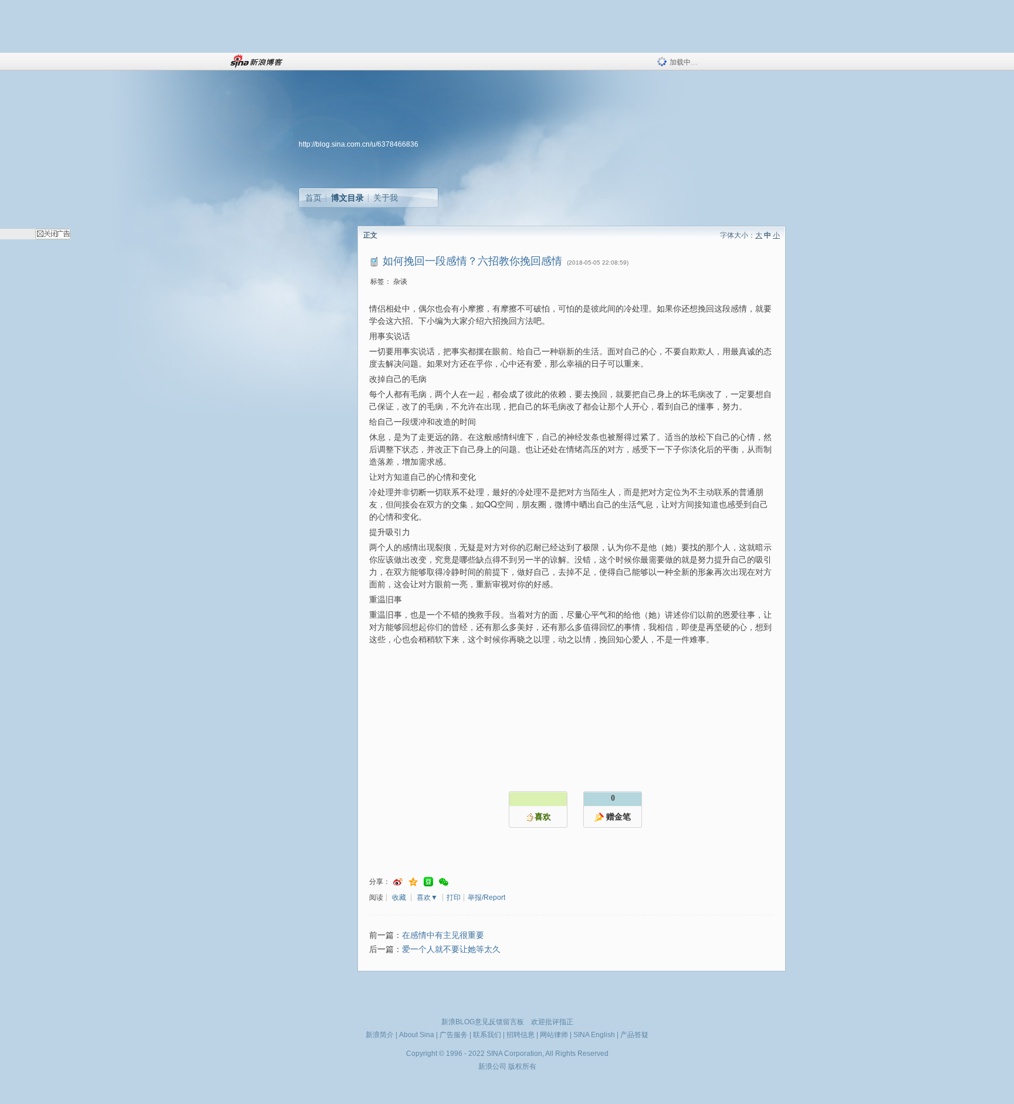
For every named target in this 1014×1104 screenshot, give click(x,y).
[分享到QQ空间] (413, 882)
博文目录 (347, 197)
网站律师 (554, 1035)
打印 (454, 897)
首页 (313, 197)
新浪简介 (380, 1035)
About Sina (416, 1035)
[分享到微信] (443, 882)
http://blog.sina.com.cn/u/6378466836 (358, 144)
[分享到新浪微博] (398, 882)
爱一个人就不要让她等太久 (451, 949)
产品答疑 (634, 1035)
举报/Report (486, 897)
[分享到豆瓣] (428, 882)
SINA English (594, 1035)
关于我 (385, 197)
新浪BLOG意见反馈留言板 (482, 1022)
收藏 (399, 897)
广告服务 (454, 1035)
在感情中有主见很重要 (443, 935)
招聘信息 (520, 1035)
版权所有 (522, 1066)
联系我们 (487, 1035)
